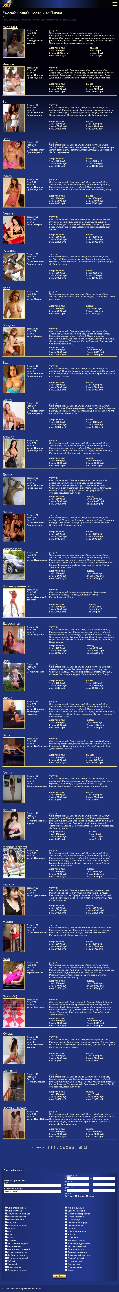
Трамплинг (73, 1237)
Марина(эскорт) (15, 847)
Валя (6, 139)
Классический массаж (79, 1255)
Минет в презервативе (79, 1213)
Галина (8, 213)
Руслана (9, 250)
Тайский (11, 1261)
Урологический (75, 1261)
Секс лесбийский (76, 1210)
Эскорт (71, 1270)
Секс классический (16, 1208)
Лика (6, 959)
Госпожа (72, 1228)
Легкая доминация (77, 1231)
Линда (7, 511)
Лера (6, 288)
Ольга (7, 176)
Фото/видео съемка (17, 1270)
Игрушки (11, 1222)
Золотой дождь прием (79, 1243)
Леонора (9, 810)
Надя (6, 661)
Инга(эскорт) (12, 549)
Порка (10, 1234)
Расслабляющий (76, 1258)
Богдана (9, 325)
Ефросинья (11, 623)
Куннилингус (74, 1219)
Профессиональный (17, 1258)
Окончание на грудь (78, 1222)
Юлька (8, 1033)
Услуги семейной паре (18, 1213)
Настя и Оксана (15, 1108)
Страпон (11, 1240)
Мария (8, 921)
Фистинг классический (18, 1249)
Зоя (5, 101)
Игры (9, 1231)
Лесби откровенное (77, 1252)
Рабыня (71, 1234)
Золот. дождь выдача (17, 1243)
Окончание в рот (76, 1225)
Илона (7, 698)
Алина (7, 772)
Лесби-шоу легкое (16, 1255)
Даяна (7, 474)
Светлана (10, 1071)
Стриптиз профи (76, 1249)
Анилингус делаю (76, 1240)
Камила (8, 884)
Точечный (12, 1264)
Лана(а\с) (10, 996)
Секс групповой (15, 1210)
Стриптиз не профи (17, 1252)
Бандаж (11, 1228)
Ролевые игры (75, 1267)
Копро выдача (14, 1246)
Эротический (74, 1264)
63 (80, 1147)
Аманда (8, 437)
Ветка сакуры (14, 1267)
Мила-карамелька (16, 586)
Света (7, 400)
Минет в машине (15, 1219)
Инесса (8, 64)
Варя (6, 362)
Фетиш (10, 1237)
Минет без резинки (16, 1216)
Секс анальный (76, 1208)
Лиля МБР (10, 27)
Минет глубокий (76, 1216)
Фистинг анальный (77, 1246)
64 (85, 1147)
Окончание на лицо (17, 1225)
